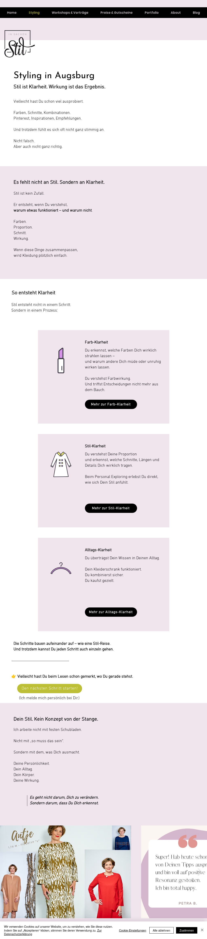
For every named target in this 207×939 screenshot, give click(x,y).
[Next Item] (200, 872)
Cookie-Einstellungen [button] (132, 930)
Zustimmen (187, 930)
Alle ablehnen (161, 930)
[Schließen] (202, 930)
